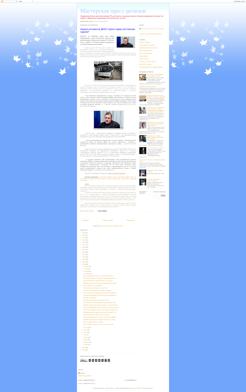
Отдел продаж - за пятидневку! (92, 285)
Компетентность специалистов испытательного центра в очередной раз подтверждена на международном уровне (156, 110)
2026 (83, 232)
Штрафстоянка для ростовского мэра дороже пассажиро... (100, 283)
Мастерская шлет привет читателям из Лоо (96, 300)
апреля (86, 337)
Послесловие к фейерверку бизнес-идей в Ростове (155, 75)
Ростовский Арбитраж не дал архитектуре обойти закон (116, 177)
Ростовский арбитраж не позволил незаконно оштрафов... (100, 317)
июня (85, 332)
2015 (83, 259)
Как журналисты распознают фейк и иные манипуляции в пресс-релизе (155, 124)
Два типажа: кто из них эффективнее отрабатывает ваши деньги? (155, 137)
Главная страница (108, 220)
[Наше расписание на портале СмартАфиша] (151, 29)
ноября (86, 269)
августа (86, 327)
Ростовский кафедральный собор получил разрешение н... (100, 295)
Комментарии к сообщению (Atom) (113, 226)
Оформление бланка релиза (147, 86)
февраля (86, 342)
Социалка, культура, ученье (147, 61)
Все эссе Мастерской (145, 53)
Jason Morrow (137, 388)
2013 (83, 264)
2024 (83, 237)
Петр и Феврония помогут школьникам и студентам (98, 324)
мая (85, 334)
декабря (86, 266)
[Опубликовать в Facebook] (104, 211)
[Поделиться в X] (102, 211)
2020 (83, 247)
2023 (83, 240)
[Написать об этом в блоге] (100, 211)
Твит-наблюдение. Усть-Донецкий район (150, 67)
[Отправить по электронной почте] (99, 211)
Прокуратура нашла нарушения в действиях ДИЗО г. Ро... (100, 312)
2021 (83, 245)
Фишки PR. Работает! (145, 64)
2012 (83, 347)
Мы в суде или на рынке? (117, 173)
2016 (83, 257)
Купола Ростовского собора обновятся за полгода (98, 280)
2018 (83, 252)
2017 (83, 254)
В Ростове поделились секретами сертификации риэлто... (100, 278)
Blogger (151, 388)
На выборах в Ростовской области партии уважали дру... (99, 302)
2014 (83, 262)
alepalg (82, 373)
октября (86, 271)
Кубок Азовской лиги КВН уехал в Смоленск (96, 314)
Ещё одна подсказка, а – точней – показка (154, 180)
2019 (83, 249)
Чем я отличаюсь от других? (155, 148)
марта (86, 339)
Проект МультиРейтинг (146, 50)
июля (85, 330)
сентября (86, 273)
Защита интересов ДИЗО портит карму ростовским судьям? (100, 307)
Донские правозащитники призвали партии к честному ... (99, 319)
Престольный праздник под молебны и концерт (97, 290)
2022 (83, 242)
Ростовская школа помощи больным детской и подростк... (100, 293)
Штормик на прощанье (89, 297)
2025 (83, 235)
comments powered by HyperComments (150, 34)
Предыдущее (131, 220)
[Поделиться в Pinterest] (106, 211)
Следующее (85, 220)
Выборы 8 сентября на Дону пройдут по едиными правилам (156, 96)
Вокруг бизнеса (143, 56)
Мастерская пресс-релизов (113, 11)
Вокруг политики (144, 59)
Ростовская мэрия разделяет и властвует (95, 288)
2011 (83, 350)
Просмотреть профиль (84, 375)
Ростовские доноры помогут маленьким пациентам (98, 276)
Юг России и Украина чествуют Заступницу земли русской (100, 310)
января (86, 344)
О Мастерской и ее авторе (147, 45)
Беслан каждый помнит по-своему (93, 322)
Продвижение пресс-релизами (148, 48)
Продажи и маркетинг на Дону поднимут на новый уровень (100, 305)
